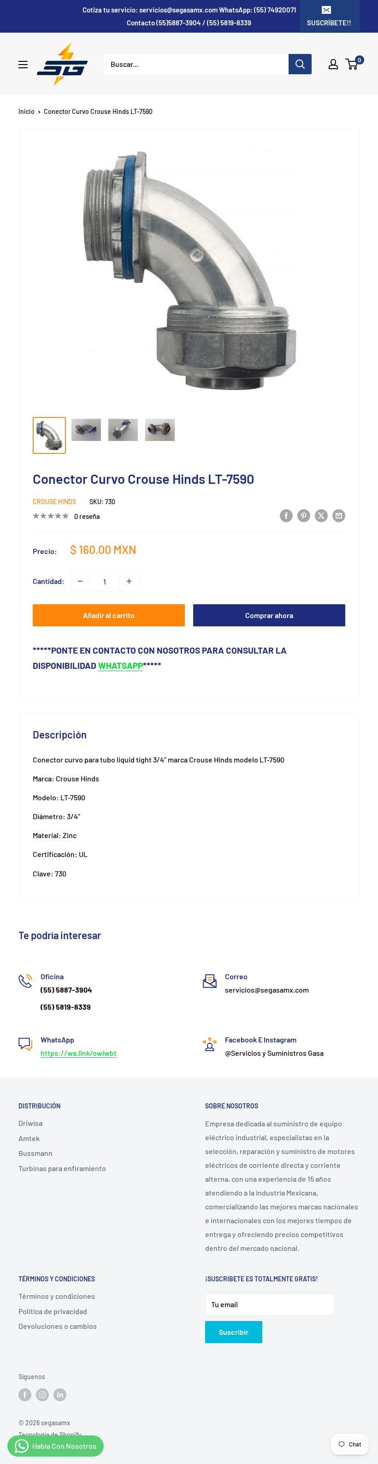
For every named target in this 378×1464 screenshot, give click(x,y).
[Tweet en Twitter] (321, 515)
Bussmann (35, 1153)
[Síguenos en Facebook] (24, 1394)
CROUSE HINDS (54, 502)
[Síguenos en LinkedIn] (59, 1394)
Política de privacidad (52, 1311)
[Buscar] (300, 64)
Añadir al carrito (109, 615)
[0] (352, 64)
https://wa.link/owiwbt (79, 1052)
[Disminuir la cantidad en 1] (80, 581)
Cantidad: (49, 581)
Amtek (29, 1138)
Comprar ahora (269, 615)
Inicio (26, 111)
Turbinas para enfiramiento (62, 1168)
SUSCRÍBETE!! (329, 22)
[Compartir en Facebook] (286, 515)
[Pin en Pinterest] (303, 515)
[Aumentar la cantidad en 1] (129, 581)
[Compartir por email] (338, 515)
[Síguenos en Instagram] (42, 1394)
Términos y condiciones (56, 1295)
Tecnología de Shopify (50, 1435)
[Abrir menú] (23, 64)
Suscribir (233, 1331)
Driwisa (30, 1123)
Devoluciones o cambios (57, 1325)
